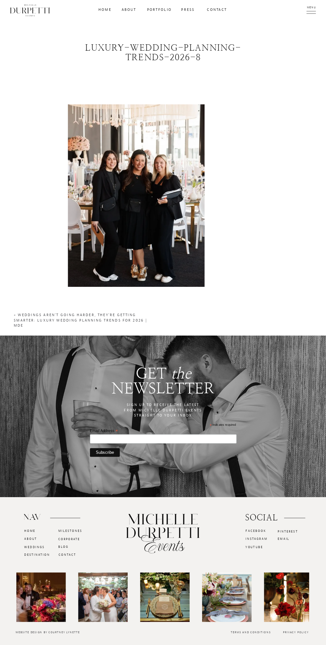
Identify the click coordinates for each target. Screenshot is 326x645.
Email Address (103, 430)
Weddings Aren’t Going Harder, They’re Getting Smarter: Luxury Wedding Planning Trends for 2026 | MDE (80, 320)
